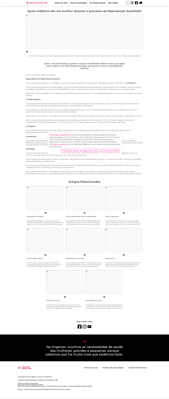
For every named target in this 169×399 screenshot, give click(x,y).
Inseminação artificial (35, 258)
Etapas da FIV (110, 258)
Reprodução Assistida (35, 216)
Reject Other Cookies (91, 151)
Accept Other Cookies (110, 151)
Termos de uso (91, 368)
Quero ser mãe (61, 3)
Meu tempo (113, 3)
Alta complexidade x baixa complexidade (81, 216)
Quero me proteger (78, 3)
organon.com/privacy (60, 144)
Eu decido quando (97, 3)
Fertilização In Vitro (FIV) (75, 258)
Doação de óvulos (53, 300)
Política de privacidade (113, 368)
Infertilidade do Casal (93, 300)
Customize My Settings (71, 151)
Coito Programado (112, 216)
